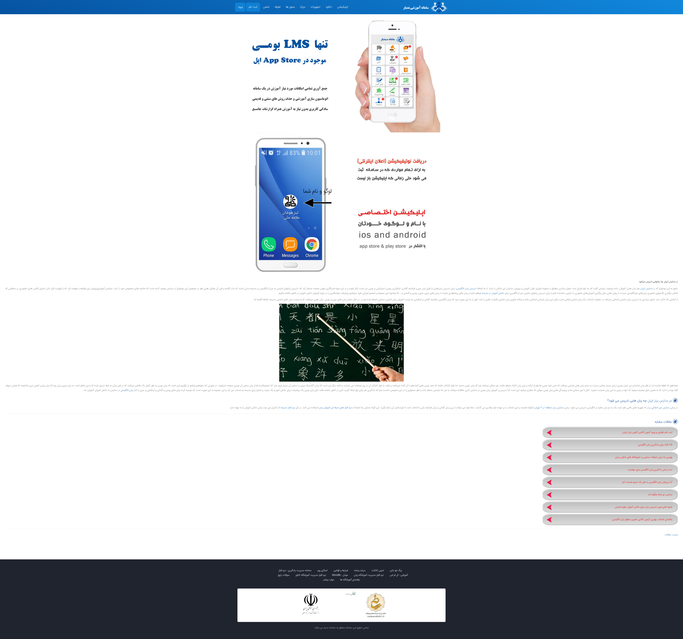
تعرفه (277, 7)
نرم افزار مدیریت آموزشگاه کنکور (310, 575)
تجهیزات (315, 7)
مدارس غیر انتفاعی (660, 408)
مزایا (302, 7)
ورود (240, 7)
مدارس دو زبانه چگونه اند (660, 495)
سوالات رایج (283, 575)
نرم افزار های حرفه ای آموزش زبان (335, 408)
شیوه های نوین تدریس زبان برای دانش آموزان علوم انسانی (643, 507)
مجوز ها (290, 7)
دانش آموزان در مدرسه (493, 293)
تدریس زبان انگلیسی (466, 289)
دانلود (328, 7)
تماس (266, 7)
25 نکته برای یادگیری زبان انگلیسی (655, 445)
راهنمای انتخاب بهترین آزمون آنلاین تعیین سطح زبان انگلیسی (642, 520)
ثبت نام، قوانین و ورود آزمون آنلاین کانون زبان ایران (647, 432)
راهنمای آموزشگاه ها (350, 580)
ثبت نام (253, 7)
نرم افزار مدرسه (288, 408)
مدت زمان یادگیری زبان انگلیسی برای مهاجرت (650, 470)
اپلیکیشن (342, 7)
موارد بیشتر (328, 580)
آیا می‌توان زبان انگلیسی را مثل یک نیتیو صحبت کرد (647, 482)
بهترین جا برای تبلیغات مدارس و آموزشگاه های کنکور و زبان (643, 457)
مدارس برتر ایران (658, 400)
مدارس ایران (646, 289)
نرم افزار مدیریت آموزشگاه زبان (369, 575)
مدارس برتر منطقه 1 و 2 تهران (549, 408)
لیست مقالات (671, 535)
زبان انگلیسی (127, 390)
